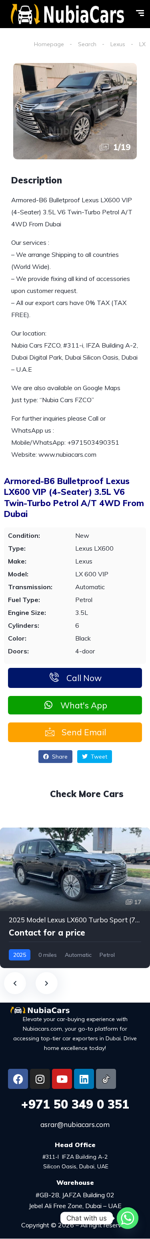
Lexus (117, 44)
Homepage (49, 44)
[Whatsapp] (127, 1218)
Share (59, 756)
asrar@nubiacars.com (75, 1124)
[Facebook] (18, 1079)
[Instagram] (40, 1079)
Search (87, 44)
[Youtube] (62, 1079)
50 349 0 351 (75, 1104)
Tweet (98, 756)
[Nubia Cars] (67, 14)
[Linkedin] (84, 1079)
